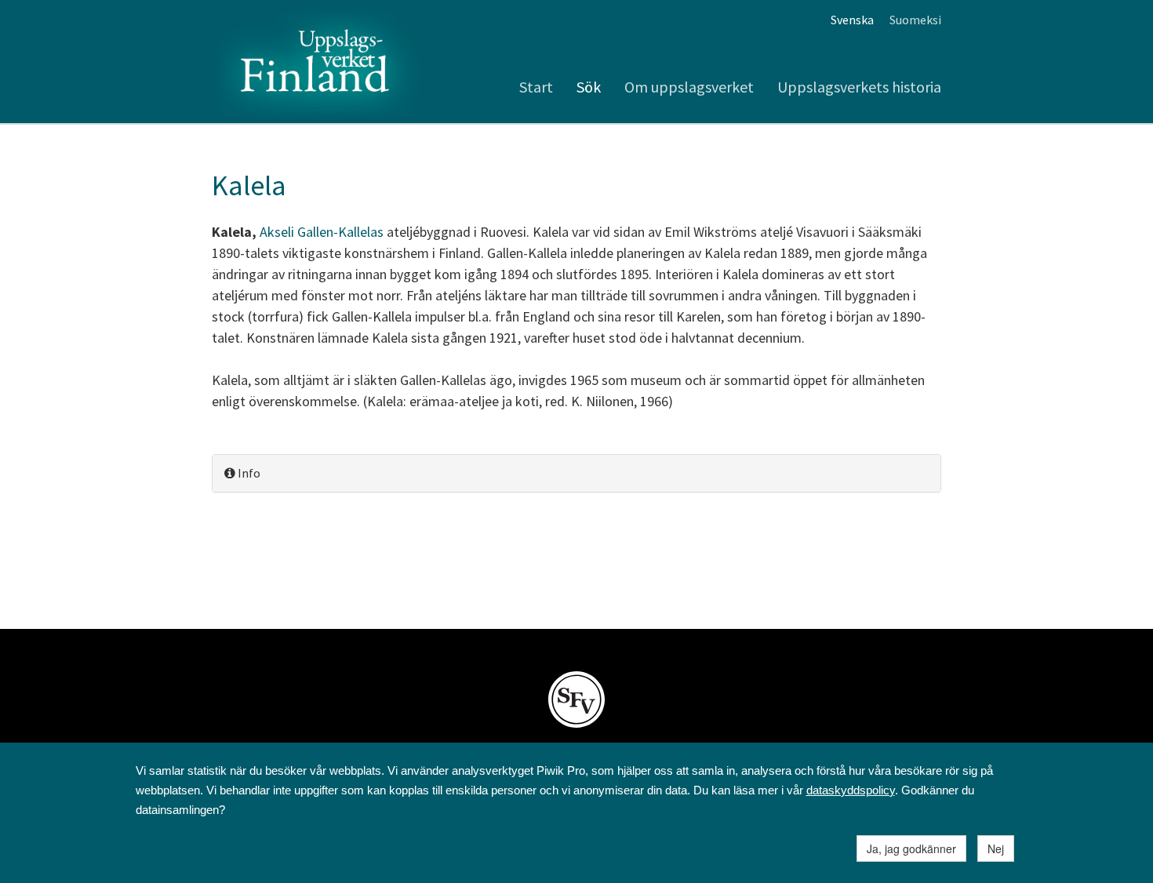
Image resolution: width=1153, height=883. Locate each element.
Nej (996, 848)
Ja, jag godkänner (911, 848)
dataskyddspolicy (850, 790)
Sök (588, 86)
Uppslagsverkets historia (859, 86)
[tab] (576, 473)
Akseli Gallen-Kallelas (322, 232)
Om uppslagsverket (689, 86)
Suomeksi (915, 19)
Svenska (852, 19)
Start (536, 86)
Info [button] (247, 473)
